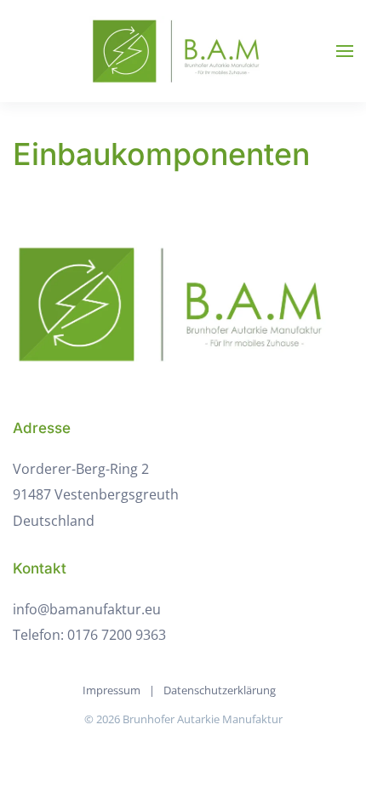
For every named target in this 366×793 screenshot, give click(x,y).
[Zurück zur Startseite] (183, 51)
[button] (344, 51)
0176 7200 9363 (116, 634)
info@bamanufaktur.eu (87, 609)
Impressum (111, 690)
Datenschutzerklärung (219, 690)
